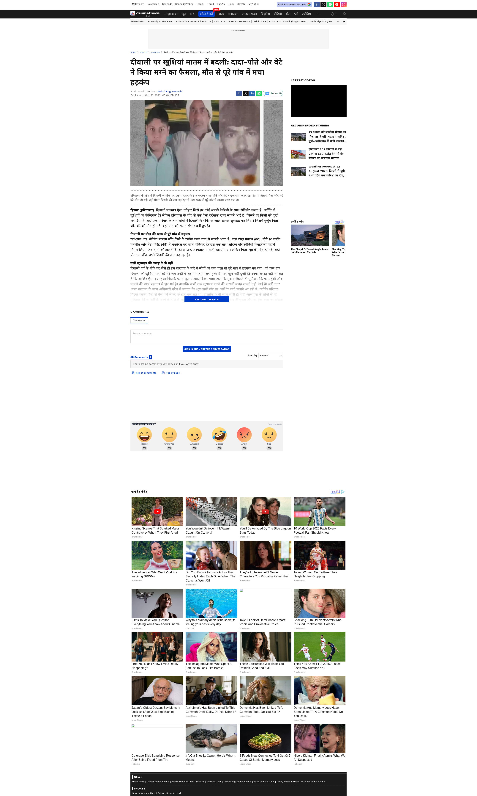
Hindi (231, 4)
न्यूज (184, 14)
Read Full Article (207, 299)
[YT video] (337, 4)
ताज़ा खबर (171, 14)
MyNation (254, 4)
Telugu (200, 4)
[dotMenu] (318, 14)
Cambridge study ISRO (321, 21)
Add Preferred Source (292, 4)
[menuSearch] (344, 13)
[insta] (344, 4)
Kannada (167, 4)
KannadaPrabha (184, 4)
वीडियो (278, 14)
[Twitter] (323, 4)
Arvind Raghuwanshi (169, 91)
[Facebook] (317, 4)
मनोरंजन (233, 14)
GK (192, 14)
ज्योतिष (306, 14)
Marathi (241, 4)
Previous (338, 21)
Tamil (210, 4)
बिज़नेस (265, 14)
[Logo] (146, 14)
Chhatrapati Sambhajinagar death (287, 21)
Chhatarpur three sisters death (232, 21)
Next (344, 21)
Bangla (221, 4)
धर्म (296, 14)
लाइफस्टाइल (249, 14)
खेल (288, 14)
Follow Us (276, 93)
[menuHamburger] (338, 14)
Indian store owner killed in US (193, 21)
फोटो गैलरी (206, 14)
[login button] (333, 14)
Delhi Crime (259, 21)
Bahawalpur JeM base (160, 21)
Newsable (153, 4)
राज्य (222, 14)
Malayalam (138, 4)
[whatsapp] (330, 4)
